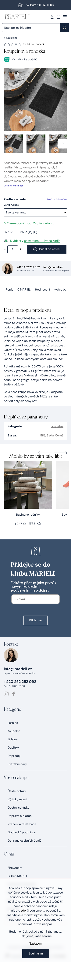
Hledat (64, 27)
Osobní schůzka (18, 808)
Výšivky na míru (19, 799)
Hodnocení (42, 289)
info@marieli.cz (53, 267)
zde (23, 910)
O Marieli (24, 289)
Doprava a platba (20, 816)
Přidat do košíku (50, 249)
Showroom (15, 868)
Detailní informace (13, 185)
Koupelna (57, 426)
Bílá (42, 435)
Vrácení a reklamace (22, 824)
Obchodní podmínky (22, 832)
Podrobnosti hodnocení (33, 44)
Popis (9, 289)
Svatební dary (17, 764)
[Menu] (65, 16)
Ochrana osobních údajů (24, 841)
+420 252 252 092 (28, 267)
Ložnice (13, 723)
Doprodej (14, 756)
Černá (59, 435)
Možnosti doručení (57, 199)
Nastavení (35, 943)
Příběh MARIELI (18, 876)
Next (60, 453)
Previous (45, 453)
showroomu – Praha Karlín (42, 241)
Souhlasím (35, 953)
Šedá (50, 435)
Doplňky (13, 747)
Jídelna (13, 739)
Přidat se (35, 620)
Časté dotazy (17, 791)
